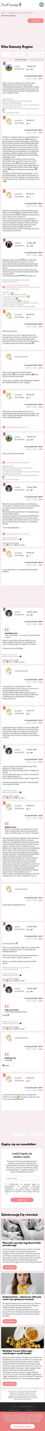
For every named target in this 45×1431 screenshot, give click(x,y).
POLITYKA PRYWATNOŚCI (26, 1406)
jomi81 (17, 66)
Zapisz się (22, 1200)
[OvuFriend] (11, 6)
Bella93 (17, 487)
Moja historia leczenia (9, 537)
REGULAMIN (29, 1410)
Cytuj (28, 78)
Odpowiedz (36, 21)
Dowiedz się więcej (33, 1421)
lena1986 (18, 120)
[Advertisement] (22, 34)
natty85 (18, 243)
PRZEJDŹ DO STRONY (22, 1426)
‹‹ (12, 54)
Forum (3, 13)
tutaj (6, 1193)
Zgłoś (41, 78)
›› (41, 54)
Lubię (34, 78)
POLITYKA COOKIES (14, 1410)
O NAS (14, 1406)
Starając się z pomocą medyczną (20, 13)
